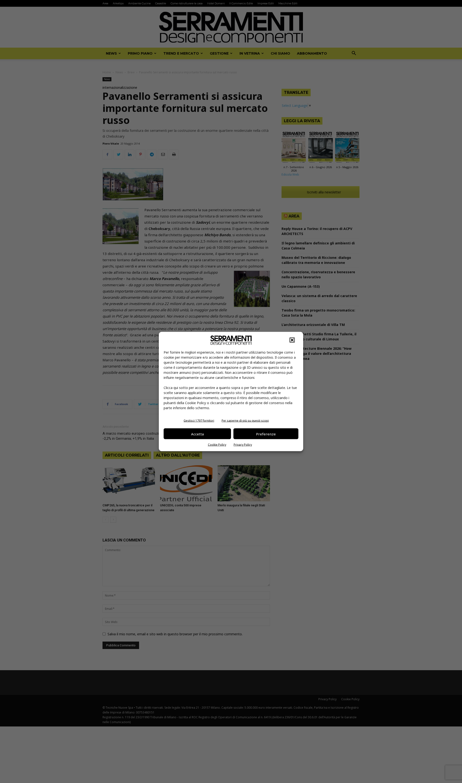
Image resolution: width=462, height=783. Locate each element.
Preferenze (266, 433)
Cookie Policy (217, 445)
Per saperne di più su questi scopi (245, 421)
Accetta (197, 433)
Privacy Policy (243, 445)
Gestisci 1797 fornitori (199, 421)
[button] (292, 340)
